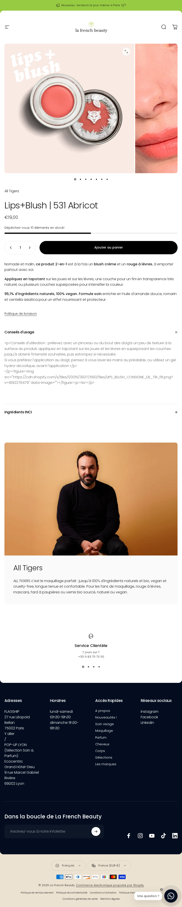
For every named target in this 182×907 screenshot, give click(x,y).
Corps (100, 751)
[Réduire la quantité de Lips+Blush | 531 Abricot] (10, 247)
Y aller (9, 733)
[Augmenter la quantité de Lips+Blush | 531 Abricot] (31, 247)
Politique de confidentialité (71, 892)
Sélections (103, 757)
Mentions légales (110, 899)
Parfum (101, 738)
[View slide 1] (83, 667)
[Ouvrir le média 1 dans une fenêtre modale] (126, 51)
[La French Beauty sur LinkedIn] (175, 835)
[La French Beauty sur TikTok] (163, 835)
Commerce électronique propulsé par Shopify (110, 885)
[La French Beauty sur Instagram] (140, 835)
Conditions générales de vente (80, 899)
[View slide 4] (99, 667)
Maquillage (104, 731)
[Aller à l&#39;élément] (75, 179)
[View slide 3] (93, 667)
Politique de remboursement (37, 892)
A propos (102, 711)
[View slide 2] (88, 667)
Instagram (149, 711)
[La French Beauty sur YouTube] (151, 835)
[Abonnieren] (95, 831)
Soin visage (104, 724)
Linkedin (147, 722)
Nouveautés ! (106, 717)
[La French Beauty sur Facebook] (128, 835)
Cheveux (102, 744)
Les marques (105, 764)
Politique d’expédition (131, 892)
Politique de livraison (20, 313)
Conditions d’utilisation (103, 892)
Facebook (149, 717)
